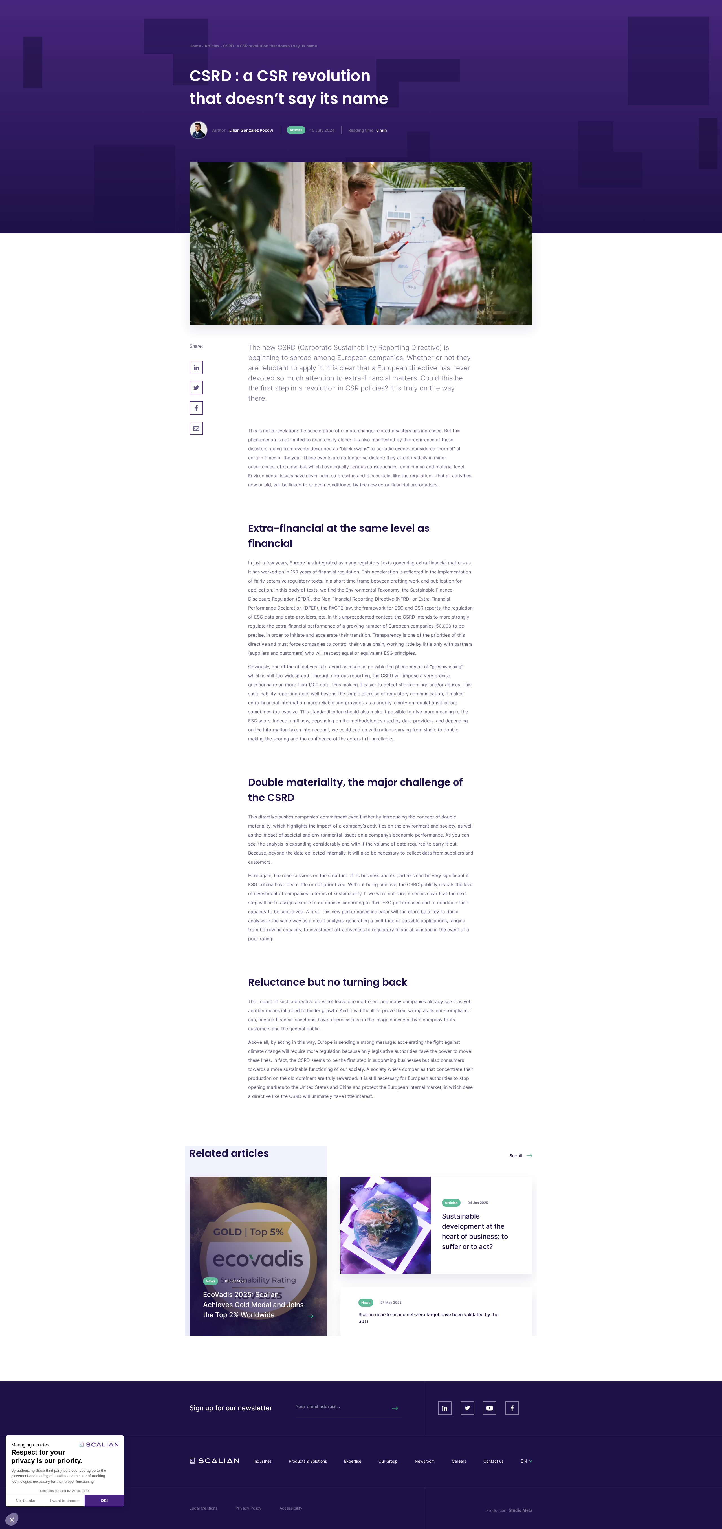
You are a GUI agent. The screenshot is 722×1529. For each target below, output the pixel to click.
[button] (12, 1519)
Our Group (388, 1461)
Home (195, 45)
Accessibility (290, 1508)
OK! (104, 1500)
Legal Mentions (203, 1508)
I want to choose (65, 1500)
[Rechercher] (394, 1408)
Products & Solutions (308, 1461)
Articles (211, 45)
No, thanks (25, 1500)
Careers (459, 1461)
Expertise (352, 1461)
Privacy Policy (248, 1508)
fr (523, 1468)
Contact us (493, 1461)
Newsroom (425, 1461)
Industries (263, 1461)
